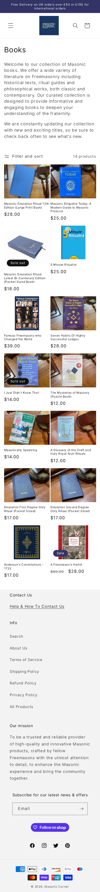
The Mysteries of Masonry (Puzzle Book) (69, 394)
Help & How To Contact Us (37, 606)
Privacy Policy (23, 695)
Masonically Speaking (20, 450)
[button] (11, 25)
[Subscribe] (81, 809)
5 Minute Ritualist (63, 264)
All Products (21, 706)
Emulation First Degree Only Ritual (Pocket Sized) (25, 509)
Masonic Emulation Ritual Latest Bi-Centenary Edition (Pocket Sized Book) (25, 278)
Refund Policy (23, 683)
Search (16, 636)
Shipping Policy (24, 671)
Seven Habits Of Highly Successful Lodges (67, 337)
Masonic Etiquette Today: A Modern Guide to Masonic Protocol (71, 207)
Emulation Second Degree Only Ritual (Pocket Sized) (70, 509)
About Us (18, 648)
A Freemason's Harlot (66, 564)
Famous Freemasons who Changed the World (23, 337)
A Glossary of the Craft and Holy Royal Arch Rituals (70, 452)
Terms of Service (26, 659)
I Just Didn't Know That (21, 392)
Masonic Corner (56, 886)
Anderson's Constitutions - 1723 (24, 566)
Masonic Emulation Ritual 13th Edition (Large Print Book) (26, 205)
